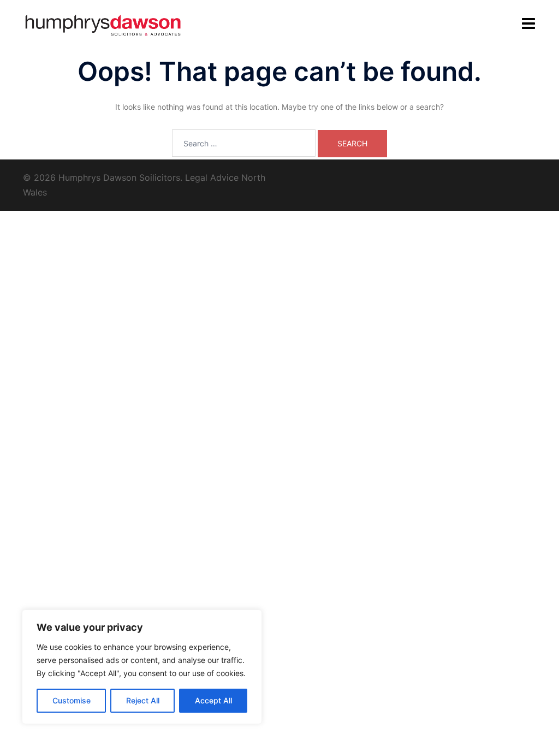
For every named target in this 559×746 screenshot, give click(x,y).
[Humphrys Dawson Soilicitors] (103, 24)
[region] (142, 666)
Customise (71, 700)
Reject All (142, 700)
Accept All (213, 700)
